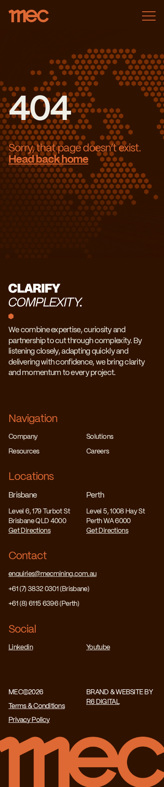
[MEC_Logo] (28, 13)
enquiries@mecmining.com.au (52, 574)
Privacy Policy (29, 720)
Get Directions (29, 531)
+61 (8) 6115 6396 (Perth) (43, 604)
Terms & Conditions (36, 706)
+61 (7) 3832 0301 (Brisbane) (48, 589)
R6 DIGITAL (102, 702)
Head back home (48, 160)
